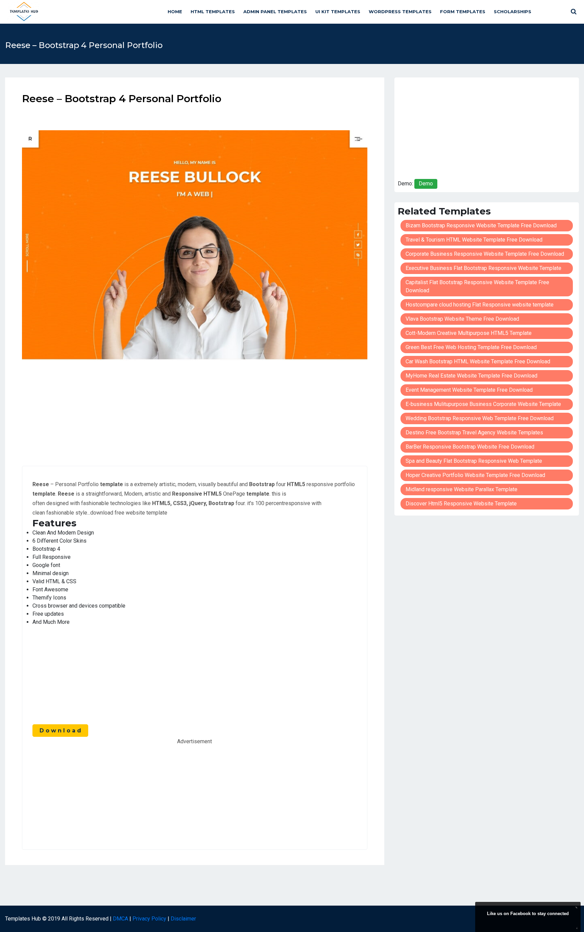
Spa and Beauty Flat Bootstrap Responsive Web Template (474, 461)
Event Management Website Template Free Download (469, 390)
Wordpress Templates (400, 11)
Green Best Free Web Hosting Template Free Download (471, 347)
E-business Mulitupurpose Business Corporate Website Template (483, 404)
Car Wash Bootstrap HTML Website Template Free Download (478, 361)
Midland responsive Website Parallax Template (461, 489)
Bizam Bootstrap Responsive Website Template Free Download (481, 225)
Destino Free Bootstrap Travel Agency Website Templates (474, 432)
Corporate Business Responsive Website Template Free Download (485, 254)
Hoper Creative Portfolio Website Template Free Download (475, 475)
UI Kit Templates (337, 11)
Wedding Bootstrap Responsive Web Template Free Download (480, 418)
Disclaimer (183, 918)
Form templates (462, 11)
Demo (426, 183)
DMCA (120, 918)
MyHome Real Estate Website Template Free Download (471, 375)
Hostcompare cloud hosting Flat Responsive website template (480, 304)
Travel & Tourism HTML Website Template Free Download (474, 239)
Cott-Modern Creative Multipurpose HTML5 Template (469, 333)
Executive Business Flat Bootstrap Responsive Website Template (483, 268)
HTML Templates (213, 11)
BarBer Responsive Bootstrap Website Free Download (470, 447)
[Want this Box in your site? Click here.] (575, 927)
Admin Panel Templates (275, 11)
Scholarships (512, 11)
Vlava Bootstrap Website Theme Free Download (462, 319)
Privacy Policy (149, 918)
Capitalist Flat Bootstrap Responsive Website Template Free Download (477, 286)
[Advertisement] (194, 408)
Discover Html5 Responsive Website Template (461, 503)
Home (175, 11)
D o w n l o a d (60, 730)
